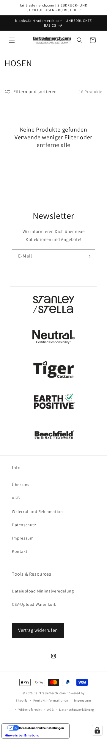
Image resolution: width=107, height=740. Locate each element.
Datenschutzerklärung (76, 709)
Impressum (23, 538)
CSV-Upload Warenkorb (34, 604)
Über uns (20, 484)
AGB (16, 498)
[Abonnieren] (88, 256)
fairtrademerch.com (50, 693)
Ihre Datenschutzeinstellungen (41, 728)
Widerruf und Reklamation (37, 511)
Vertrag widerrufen (38, 630)
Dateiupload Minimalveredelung (43, 591)
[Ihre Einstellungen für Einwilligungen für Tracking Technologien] (97, 730)
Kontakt (19, 551)
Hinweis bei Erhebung (22, 735)
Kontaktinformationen (50, 700)
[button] (11, 40)
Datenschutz (24, 524)
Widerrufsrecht (30, 709)
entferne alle (53, 145)
